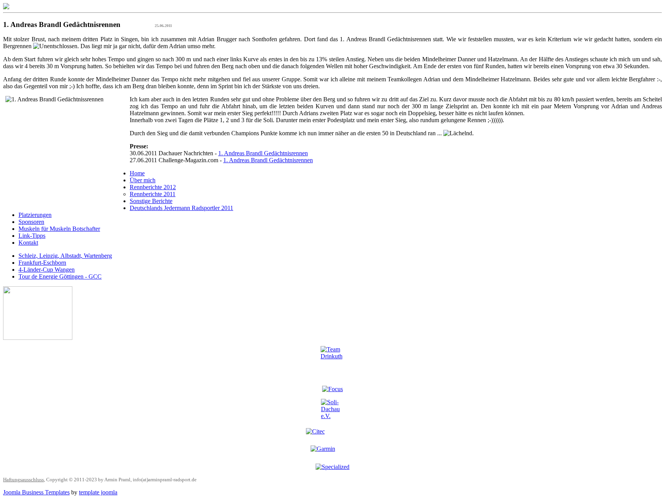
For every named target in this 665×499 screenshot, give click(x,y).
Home (137, 173)
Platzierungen (35, 215)
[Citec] (332, 433)
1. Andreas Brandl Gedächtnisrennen (263, 153)
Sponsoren (31, 221)
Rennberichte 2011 (152, 194)
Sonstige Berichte (151, 201)
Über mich (142, 180)
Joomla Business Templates (36, 492)
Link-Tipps (31, 235)
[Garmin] (332, 451)
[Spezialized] (332, 467)
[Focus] (332, 389)
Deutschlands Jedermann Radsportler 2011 (181, 208)
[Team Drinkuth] (332, 363)
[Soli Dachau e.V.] (332, 410)
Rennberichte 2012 (153, 187)
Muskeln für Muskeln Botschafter (59, 228)
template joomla (98, 492)
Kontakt (28, 242)
